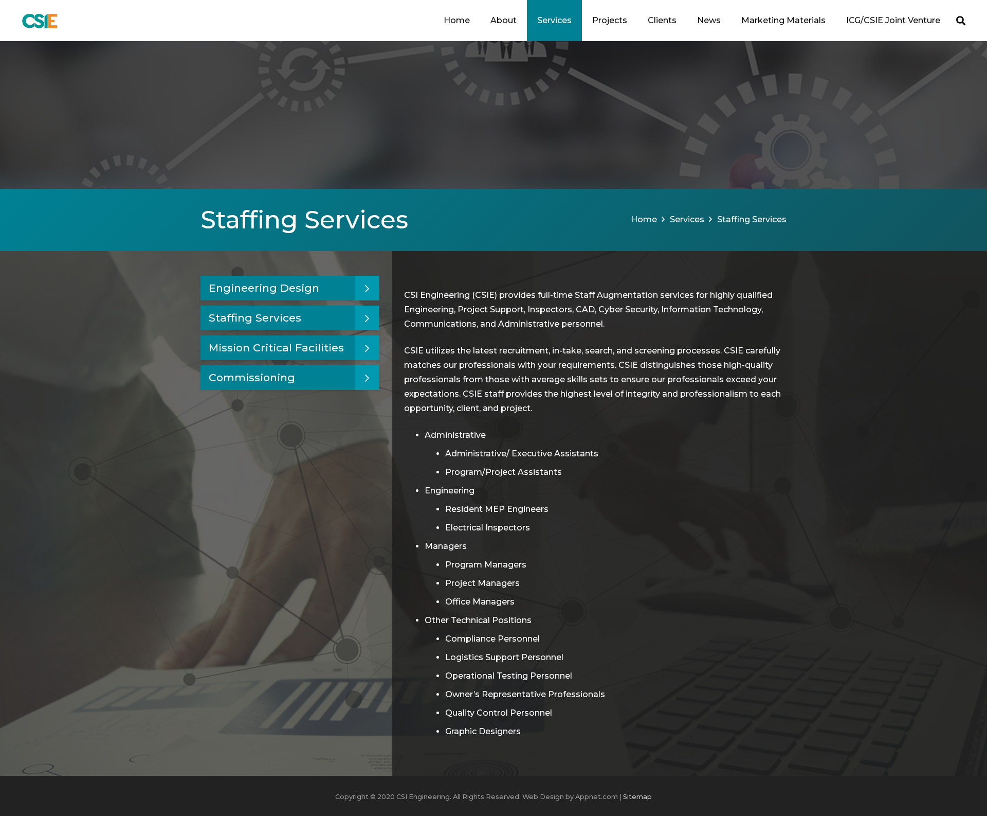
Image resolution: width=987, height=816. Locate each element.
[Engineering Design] (289, 288)
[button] (522, 20)
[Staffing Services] (289, 318)
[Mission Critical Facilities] (289, 347)
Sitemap (637, 797)
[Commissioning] (289, 377)
